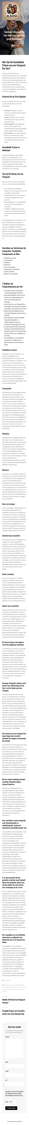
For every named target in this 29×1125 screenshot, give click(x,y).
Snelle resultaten (9, 271)
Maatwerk (7, 265)
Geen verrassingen (9, 267)
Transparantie (8, 260)
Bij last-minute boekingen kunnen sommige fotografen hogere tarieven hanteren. (15, 313)
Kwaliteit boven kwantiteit (11, 269)
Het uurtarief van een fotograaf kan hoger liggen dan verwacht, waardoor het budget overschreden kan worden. (15, 306)
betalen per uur (7, 985)
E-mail (7, 1071)
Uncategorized (7, 980)
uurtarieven (5, 991)
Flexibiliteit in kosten (10, 258)
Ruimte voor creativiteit (11, 274)
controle (13, 985)
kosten (16, 987)
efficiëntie (17, 985)
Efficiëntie (7, 262)
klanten (12, 987)
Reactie (7, 1037)
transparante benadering (11, 989)
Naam (7, 1062)
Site (6, 1080)
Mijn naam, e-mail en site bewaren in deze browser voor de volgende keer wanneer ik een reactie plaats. (14, 1093)
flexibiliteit (22, 985)
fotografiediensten (6, 987)
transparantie (20, 989)
